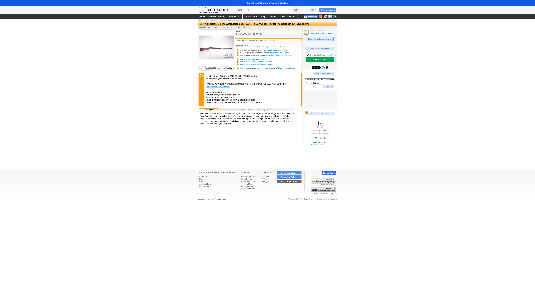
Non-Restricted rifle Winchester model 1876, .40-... (260, 20)
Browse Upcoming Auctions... (251, 59)
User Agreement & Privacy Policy (212, 199)
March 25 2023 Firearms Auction (230, 20)
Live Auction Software (327, 184)
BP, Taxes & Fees (246, 110)
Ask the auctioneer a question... (265, 53)
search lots (235, 16)
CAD (208, 27)
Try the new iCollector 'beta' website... (268, 3)
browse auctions (217, 16)
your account (250, 16)
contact (273, 16)
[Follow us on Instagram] (325, 16)
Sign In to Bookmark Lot (320, 48)
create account (328, 10)
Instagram (266, 181)
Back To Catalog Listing (319, 39)
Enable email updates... (267, 68)
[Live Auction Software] (323, 183)
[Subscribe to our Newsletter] (311, 16)
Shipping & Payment (265, 110)
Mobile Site (204, 186)
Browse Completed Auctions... (256, 64)
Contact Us (204, 181)
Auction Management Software (324, 193)
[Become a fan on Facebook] (334, 16)
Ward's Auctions (211, 20)
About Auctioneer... (320, 142)
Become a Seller (288, 177)
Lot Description (208, 110)
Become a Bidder (289, 173)
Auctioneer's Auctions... (320, 145)
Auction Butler (247, 186)
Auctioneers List (248, 189)
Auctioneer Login (289, 181)
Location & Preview (227, 110)
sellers (292, 16)
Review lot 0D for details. (218, 87)
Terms (285, 110)
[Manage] (329, 55)
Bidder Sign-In (247, 176)
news (282, 16)
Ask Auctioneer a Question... (319, 114)
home (202, 16)
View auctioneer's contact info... (266, 55)
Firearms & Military (228, 27)
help (263, 16)
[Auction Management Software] (323, 191)
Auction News (205, 184)
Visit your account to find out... (263, 50)
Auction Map (246, 184)
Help (201, 179)
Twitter (265, 179)
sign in (313, 10)
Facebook (266, 176)
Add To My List (319, 59)
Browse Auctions (248, 181)
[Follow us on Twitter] (330, 16)
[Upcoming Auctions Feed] (320, 16)
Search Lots (246, 179)
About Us (203, 176)
